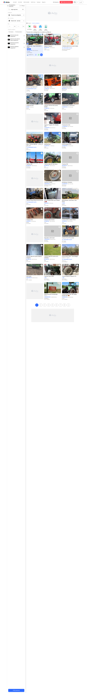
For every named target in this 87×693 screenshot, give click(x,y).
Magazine (43, 2)
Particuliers (11, 31)
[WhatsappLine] (38, 54)
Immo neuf (20, 2)
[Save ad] (42, 35)
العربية (80, 2)
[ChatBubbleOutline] (36, 54)
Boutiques (38, 2)
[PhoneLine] (41, 54)
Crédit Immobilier (26, 2)
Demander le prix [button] (68, 47)
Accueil (29, 23)
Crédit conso (33, 2)
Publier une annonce (67, 2)
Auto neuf (15, 2)
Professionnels (18, 31)
